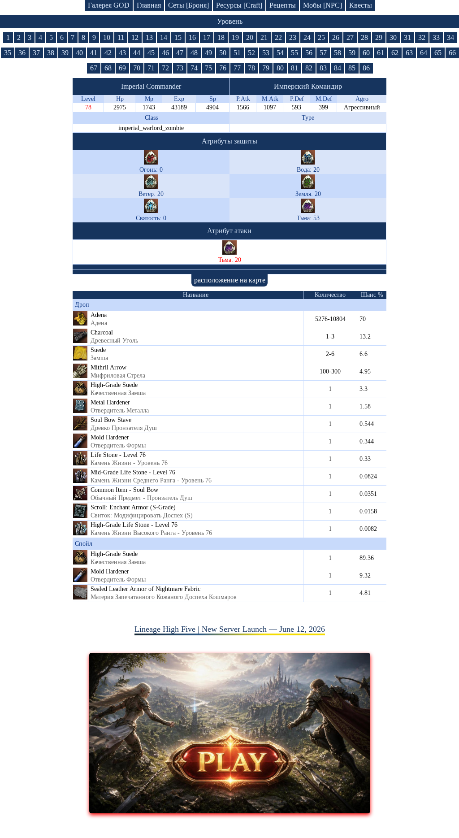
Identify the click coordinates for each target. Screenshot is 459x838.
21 (264, 37)
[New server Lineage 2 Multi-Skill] (229, 810)
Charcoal (102, 332)
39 (65, 52)
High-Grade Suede (114, 385)
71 (151, 68)
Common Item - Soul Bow (124, 489)
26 (335, 37)
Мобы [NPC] (322, 5)
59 (351, 52)
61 (380, 52)
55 (294, 52)
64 (423, 52)
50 (222, 52)
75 (208, 68)
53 (265, 52)
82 (308, 68)
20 (249, 37)
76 (222, 68)
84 (337, 68)
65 (438, 52)
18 (221, 37)
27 (350, 37)
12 (135, 37)
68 (108, 68)
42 (108, 52)
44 (136, 52)
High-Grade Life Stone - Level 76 (134, 524)
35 (7, 52)
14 (163, 37)
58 (337, 52)
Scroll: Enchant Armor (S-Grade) (133, 507)
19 (235, 37)
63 (409, 52)
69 (122, 68)
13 (149, 37)
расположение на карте (229, 280)
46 (165, 52)
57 (323, 52)
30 (393, 37)
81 (294, 68)
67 (93, 68)
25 (321, 37)
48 (194, 52)
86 (366, 68)
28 (364, 37)
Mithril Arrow (108, 367)
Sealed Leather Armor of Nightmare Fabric (145, 589)
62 (394, 52)
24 (307, 37)
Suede (98, 350)
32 (421, 37)
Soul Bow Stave (111, 420)
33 (436, 37)
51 (237, 52)
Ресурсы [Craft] (239, 5)
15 (178, 37)
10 (106, 37)
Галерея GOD (109, 5)
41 (93, 52)
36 (22, 52)
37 (36, 52)
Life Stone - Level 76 (118, 455)
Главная (149, 5)
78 (251, 68)
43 (122, 52)
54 (280, 52)
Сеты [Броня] (188, 5)
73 (179, 68)
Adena (99, 315)
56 (308, 52)
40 (79, 52)
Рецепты (282, 5)
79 (265, 68)
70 (136, 68)
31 (407, 37)
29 (378, 37)
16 (192, 37)
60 (366, 52)
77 (237, 68)
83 (323, 68)
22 (278, 37)
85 (351, 68)
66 (452, 52)
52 (251, 52)
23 (292, 37)
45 (151, 52)
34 (450, 37)
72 (165, 68)
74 (194, 68)
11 (120, 37)
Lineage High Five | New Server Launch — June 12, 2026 (229, 629)
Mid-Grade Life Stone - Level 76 (133, 472)
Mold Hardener (110, 437)
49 (208, 52)
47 (179, 52)
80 (280, 68)
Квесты (360, 5)
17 (206, 37)
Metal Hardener (110, 402)
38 (50, 52)
